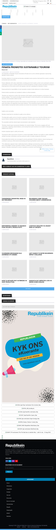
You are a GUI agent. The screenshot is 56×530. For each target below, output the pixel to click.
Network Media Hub (22, 525)
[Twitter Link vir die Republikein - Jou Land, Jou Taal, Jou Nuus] (9, 461)
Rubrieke (9, 516)
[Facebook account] (48, 1)
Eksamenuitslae (14, 1)
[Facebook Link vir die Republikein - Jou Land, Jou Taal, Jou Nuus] (6, 461)
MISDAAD (39, 11)
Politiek (8, 492)
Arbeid (8, 513)
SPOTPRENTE (6, 13)
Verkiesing (46, 11)
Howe (8, 483)
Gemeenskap (10, 504)
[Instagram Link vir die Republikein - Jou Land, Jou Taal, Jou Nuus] (13, 461)
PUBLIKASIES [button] (22, 11)
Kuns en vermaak (11, 501)
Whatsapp (5, 3)
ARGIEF (18, 527)
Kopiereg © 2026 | (13, 525)
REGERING (13, 13)
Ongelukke (9, 489)
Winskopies (5, 1)
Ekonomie (9, 498)
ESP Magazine (47, 13)
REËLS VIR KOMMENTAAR (33, 527)
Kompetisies (6, 16)
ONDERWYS (21, 13)
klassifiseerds (38, 13)
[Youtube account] (48, 3)
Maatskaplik (9, 510)
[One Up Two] (51, 3)
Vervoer (8, 495)
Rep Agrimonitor (12, 23)
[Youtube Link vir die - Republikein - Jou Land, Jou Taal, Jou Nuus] (16, 461)
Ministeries (9, 486)
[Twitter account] (51, 1)
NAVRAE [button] (14, 11)
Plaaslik (8, 507)
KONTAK (24, 527)
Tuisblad (4, 23)
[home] (10, 7)
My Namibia (44, 525)
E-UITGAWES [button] (6, 11)
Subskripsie (29, 13)
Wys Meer (28, 288)
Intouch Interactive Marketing (34, 525)
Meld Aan (13, 3)
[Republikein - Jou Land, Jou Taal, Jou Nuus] (14, 446)
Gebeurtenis (31, 11)
